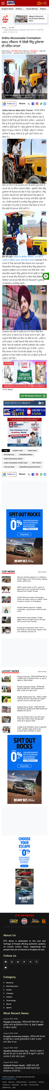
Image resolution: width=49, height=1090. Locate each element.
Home (4, 28)
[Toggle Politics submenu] (23, 9)
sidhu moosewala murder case (15, 463)
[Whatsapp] (41, 103)
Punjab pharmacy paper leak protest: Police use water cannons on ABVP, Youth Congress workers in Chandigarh (32, 599)
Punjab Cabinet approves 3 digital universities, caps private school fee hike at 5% (31, 609)
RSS (14, 1087)
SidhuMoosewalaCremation (29, 467)
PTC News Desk (16, 51)
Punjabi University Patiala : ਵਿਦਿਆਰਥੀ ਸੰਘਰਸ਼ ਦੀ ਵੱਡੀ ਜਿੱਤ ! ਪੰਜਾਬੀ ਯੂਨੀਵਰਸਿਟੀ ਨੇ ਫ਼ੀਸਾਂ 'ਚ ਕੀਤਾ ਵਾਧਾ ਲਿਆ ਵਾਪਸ (30, 689)
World (8, 1004)
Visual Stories (32, 9)
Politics (19, 9)
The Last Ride (9, 467)
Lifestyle (9, 993)
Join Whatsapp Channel (31, 396)
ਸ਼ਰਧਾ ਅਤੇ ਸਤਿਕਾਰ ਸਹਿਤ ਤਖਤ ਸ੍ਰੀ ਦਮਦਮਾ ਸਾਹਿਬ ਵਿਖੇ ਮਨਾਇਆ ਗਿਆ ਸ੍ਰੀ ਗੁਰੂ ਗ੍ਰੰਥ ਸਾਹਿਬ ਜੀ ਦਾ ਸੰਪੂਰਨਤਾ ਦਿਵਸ (31, 719)
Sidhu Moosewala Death (13, 459)
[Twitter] (29, 104)
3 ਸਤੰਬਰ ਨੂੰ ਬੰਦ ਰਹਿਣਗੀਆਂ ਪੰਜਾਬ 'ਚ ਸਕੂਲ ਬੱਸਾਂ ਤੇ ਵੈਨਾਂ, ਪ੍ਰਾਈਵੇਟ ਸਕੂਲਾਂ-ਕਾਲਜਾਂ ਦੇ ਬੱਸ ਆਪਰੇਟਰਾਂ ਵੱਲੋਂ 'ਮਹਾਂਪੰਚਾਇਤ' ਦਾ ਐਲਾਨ (31, 729)
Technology (11, 1000)
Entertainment (12, 986)
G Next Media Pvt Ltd (9, 1079)
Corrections (32, 1082)
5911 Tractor (36, 463)
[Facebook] (33, 103)
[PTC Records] (24, 921)
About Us (11, 1082)
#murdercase (9, 454)
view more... (42, 572)
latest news (32, 450)
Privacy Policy (34, 1085)
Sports (9, 1008)
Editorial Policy (22, 1082)
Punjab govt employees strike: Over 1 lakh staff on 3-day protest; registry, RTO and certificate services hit (31, 629)
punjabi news (18, 450)
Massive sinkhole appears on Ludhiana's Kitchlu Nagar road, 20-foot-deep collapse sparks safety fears (32, 579)
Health (9, 990)
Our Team (24, 1085)
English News (8, 9)
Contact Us (6, 1085)
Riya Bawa (33, 51)
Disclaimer (15, 1085)
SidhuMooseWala (25, 454)
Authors (41, 1082)
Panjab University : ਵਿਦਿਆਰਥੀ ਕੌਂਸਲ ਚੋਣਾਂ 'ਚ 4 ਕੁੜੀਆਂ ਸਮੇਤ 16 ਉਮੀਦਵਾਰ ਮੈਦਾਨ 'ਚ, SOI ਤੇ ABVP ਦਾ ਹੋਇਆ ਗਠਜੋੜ (32, 678)
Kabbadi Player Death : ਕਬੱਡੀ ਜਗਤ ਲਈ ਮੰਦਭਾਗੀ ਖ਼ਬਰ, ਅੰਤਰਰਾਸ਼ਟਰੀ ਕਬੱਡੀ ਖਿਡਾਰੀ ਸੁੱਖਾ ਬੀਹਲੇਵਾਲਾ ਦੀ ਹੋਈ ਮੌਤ (32, 709)
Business (9, 983)
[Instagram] (37, 103)
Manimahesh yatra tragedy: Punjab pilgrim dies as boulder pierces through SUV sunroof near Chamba (31, 619)
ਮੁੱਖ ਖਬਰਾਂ (11, 28)
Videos (43, 9)
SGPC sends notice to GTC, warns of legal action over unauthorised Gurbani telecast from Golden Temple (31, 589)
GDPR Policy (6, 1087)
